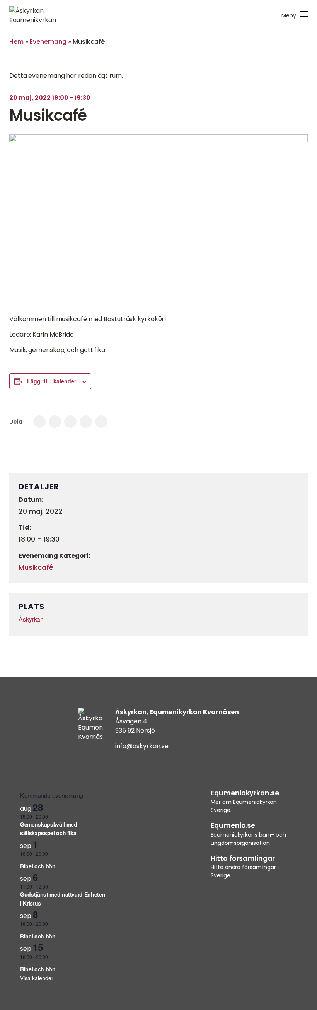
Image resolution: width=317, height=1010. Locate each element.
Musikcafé (36, 567)
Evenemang (48, 41)
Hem (16, 41)
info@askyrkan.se (142, 746)
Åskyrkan (31, 619)
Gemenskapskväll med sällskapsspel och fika (48, 828)
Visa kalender (36, 978)
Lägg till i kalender (51, 381)
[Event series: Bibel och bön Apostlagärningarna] (63, 859)
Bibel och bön (37, 866)
